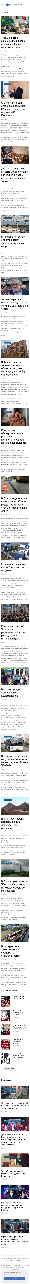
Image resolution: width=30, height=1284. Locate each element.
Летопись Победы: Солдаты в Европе (19, 997)
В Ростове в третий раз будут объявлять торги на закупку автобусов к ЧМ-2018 (14, 761)
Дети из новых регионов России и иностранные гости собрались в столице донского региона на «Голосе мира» (14, 1139)
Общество (7, 343)
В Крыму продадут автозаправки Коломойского (12, 692)
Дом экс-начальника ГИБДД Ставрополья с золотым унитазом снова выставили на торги (14, 175)
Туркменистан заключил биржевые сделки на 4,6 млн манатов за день (13, 42)
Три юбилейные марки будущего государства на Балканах (13, 1173)
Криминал (7, 84)
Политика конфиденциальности (12, 1274)
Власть (6, 280)
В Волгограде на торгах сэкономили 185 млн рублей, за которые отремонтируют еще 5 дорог (14, 504)
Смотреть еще (9, 1068)
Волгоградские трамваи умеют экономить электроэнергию (11, 951)
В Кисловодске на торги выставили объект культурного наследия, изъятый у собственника (13, 368)
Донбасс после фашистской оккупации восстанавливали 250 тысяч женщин (15, 1105)
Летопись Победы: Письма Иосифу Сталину (19, 1041)
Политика (14, 1188)
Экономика (7, 19)
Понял (15, 1278)
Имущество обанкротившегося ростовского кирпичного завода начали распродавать (13, 436)
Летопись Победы (9, 990)
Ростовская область (19, 218)
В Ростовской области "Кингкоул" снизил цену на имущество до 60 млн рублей (14, 886)
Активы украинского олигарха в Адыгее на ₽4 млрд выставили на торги (14, 304)
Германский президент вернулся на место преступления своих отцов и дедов (14, 1240)
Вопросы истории (9, 1091)
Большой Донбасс (9, 1089)
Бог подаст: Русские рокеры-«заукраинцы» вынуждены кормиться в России (13, 1206)
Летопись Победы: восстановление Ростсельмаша (19, 1055)
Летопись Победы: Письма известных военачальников (19, 1027)
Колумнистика (8, 1157)
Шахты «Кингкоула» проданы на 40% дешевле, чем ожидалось (12, 823)
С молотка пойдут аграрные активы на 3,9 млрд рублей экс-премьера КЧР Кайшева (13, 109)
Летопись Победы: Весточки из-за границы (19, 1012)
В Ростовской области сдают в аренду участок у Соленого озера (14, 241)
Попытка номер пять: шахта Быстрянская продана (13, 567)
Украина (6, 1188)
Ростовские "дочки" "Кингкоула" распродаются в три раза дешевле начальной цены (13, 632)
